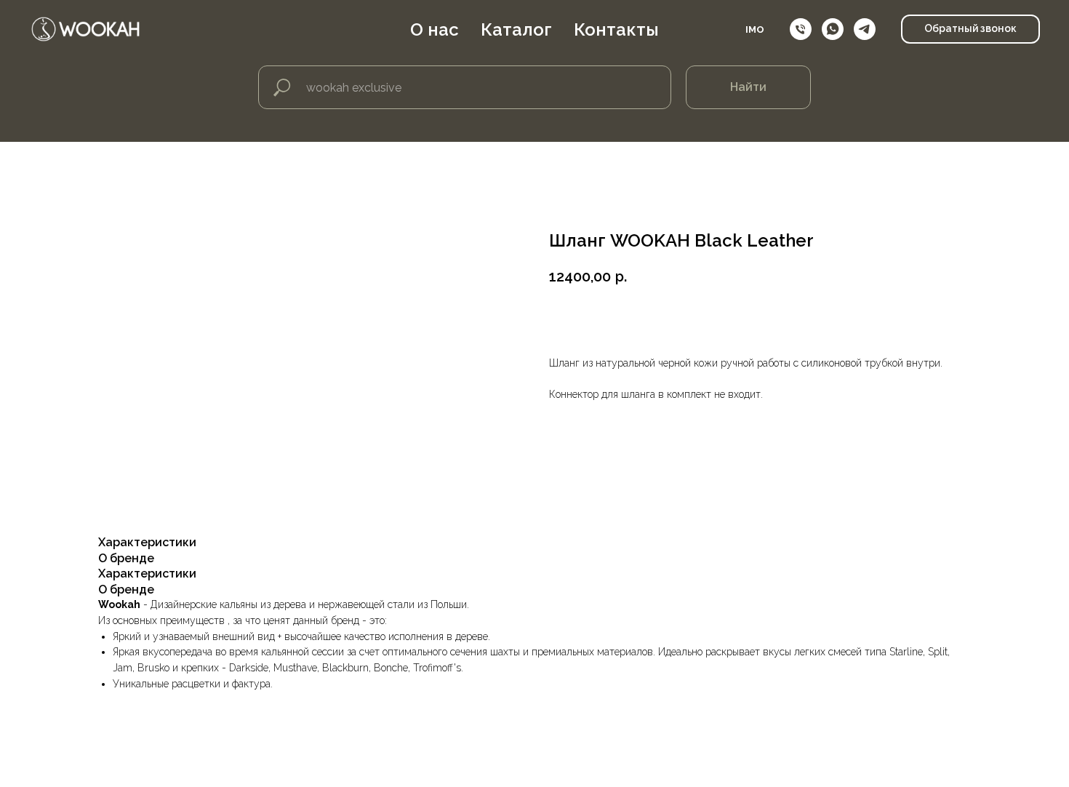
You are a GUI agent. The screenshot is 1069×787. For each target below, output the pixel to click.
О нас (434, 29)
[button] (970, 29)
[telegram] (865, 29)
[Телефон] (801, 29)
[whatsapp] (833, 29)
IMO (754, 29)
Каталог (516, 29)
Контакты (616, 29)
